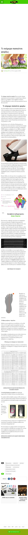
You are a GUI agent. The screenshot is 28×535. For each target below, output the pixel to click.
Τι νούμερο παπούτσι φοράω (11, 471)
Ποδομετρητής (8, 467)
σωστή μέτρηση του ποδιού (10, 469)
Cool (23, 526)
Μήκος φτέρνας (8, 463)
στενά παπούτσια (16, 467)
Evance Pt (7, 70)
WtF (13, 526)
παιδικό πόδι (15, 463)
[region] (14, 13)
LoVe (16, 526)
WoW (5, 526)
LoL (20, 526)
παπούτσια (22, 463)
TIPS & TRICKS (8, 473)
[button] (2, 2)
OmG (9, 526)
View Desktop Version (14, 531)
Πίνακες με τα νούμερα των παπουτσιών (12, 465)
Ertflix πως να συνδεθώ (8, 497)
